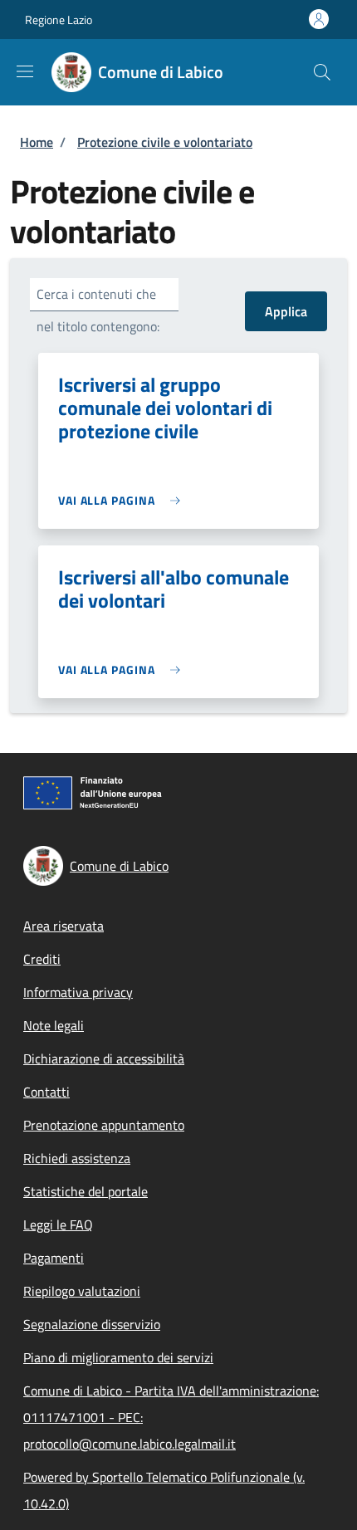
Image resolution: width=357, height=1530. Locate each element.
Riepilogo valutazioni (81, 1291)
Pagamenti (53, 1258)
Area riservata (63, 926)
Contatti (46, 1092)
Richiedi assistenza (76, 1158)
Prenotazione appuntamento (103, 1125)
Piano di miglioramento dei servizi (118, 1357)
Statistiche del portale (85, 1191)
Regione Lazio (58, 19)
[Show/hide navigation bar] (25, 71)
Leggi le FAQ (58, 1224)
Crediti (42, 959)
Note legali (53, 1025)
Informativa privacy (78, 992)
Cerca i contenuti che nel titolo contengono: (98, 310)
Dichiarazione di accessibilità (103, 1058)
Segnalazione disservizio (91, 1324)
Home (36, 142)
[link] (123, 500)
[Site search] (322, 72)
